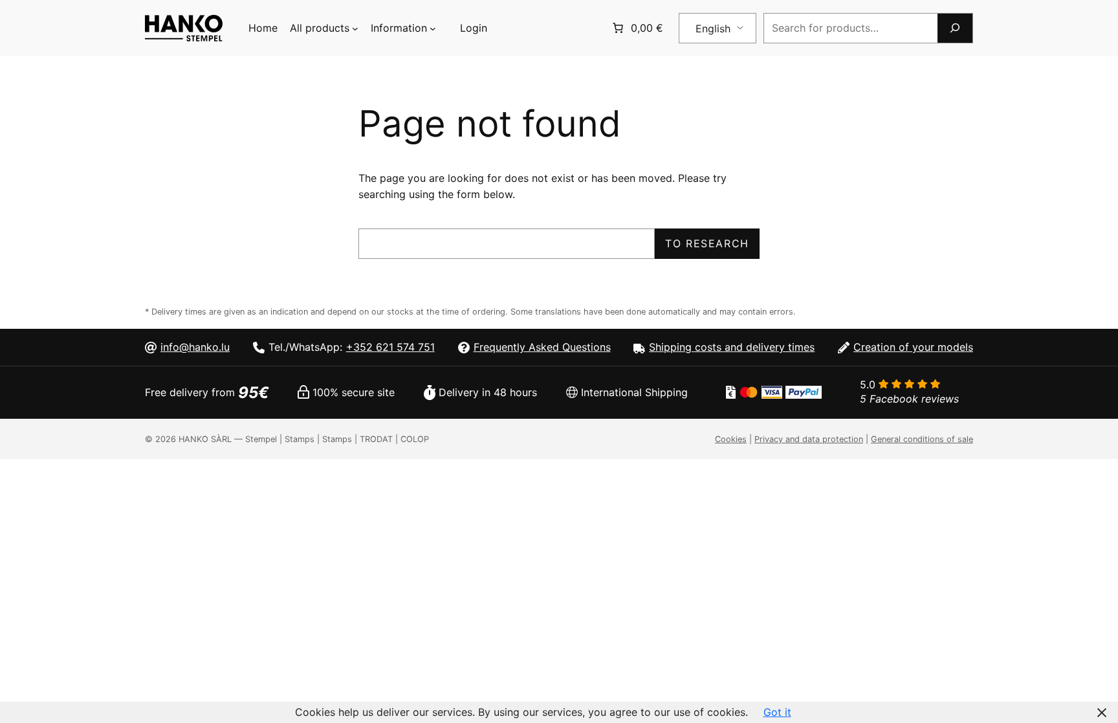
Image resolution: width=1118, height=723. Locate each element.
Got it (777, 712)
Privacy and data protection (808, 439)
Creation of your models (913, 346)
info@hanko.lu (195, 346)
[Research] (954, 28)
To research (707, 243)
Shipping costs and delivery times (732, 346)
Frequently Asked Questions (542, 346)
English (713, 28)
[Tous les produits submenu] (355, 28)
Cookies (731, 439)
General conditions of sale (922, 439)
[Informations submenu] (433, 28)
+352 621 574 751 (390, 346)
